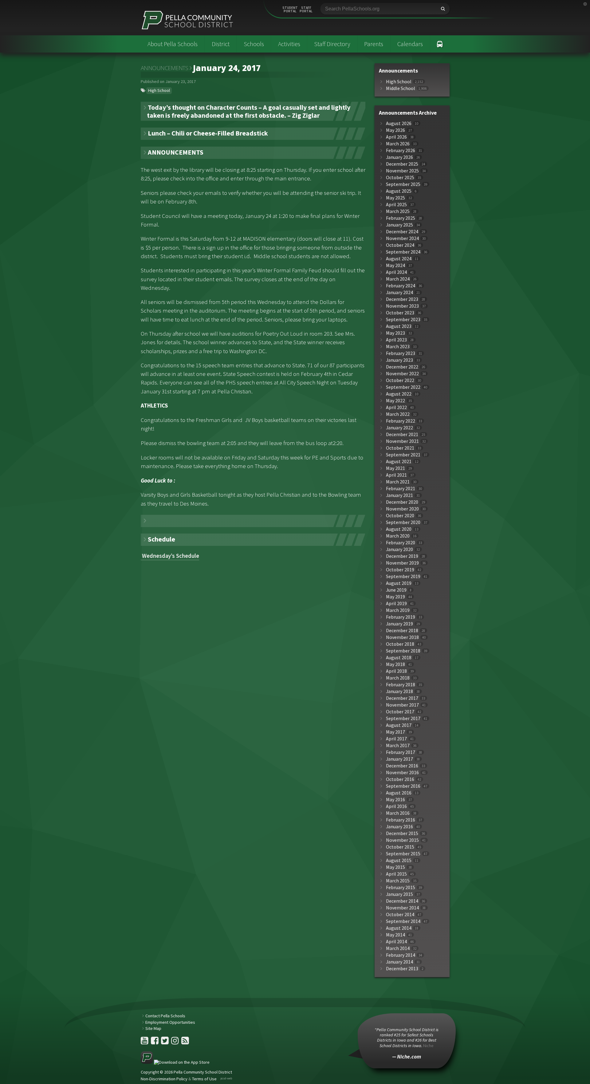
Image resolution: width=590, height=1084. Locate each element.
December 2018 (402, 630)
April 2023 (396, 340)
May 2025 (395, 198)
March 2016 (398, 813)
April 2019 (396, 603)
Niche (428, 1045)
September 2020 (403, 522)
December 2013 (402, 969)
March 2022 (398, 414)
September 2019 (403, 576)
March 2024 (398, 279)
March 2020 (398, 536)
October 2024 (400, 245)
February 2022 (400, 421)
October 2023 (400, 313)
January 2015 (399, 894)
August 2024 (398, 259)
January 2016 (399, 827)
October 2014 (400, 914)
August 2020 (398, 529)
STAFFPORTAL (306, 9)
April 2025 (396, 204)
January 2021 (399, 495)
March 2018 (398, 678)
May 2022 (395, 401)
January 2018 (399, 691)
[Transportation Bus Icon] (440, 44)
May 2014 (395, 935)
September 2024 (403, 252)
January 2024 (399, 292)
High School (159, 90)
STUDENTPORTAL (290, 9)
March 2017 (398, 745)
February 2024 (400, 286)
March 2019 (398, 610)
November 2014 (402, 908)
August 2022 (398, 394)
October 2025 (400, 177)
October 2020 (400, 515)
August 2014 (398, 928)
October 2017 (400, 712)
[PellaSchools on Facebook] (155, 1042)
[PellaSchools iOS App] (175, 1062)
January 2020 (399, 549)
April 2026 (396, 137)
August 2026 (398, 123)
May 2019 (395, 597)
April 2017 (396, 739)
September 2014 (403, 921)
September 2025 (403, 184)
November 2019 (402, 563)
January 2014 (399, 962)
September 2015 (403, 854)
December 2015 (402, 833)
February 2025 (400, 218)
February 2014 (400, 955)
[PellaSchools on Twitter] (165, 1042)
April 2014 (396, 941)
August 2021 (398, 461)
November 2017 (402, 705)
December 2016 (402, 766)
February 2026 (400, 150)
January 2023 (399, 360)
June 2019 (396, 590)
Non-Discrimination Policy (164, 1079)
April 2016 (396, 806)
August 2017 (398, 725)
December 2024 (402, 232)
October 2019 (400, 570)
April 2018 (396, 671)
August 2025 (398, 191)
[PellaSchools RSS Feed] (185, 1042)
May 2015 (395, 867)
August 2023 (398, 326)
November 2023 (402, 306)
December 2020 (402, 502)
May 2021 (395, 468)
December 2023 (402, 299)
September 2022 (403, 387)
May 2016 (395, 799)
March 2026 (398, 144)
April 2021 (396, 475)
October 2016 (400, 779)
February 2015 (400, 887)
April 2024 (396, 272)
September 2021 (403, 455)
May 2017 (395, 732)
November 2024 (402, 238)
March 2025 (398, 211)
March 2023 (398, 346)
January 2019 (399, 624)
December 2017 (402, 698)
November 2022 (402, 373)
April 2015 (396, 874)
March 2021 (398, 482)
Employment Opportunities (170, 1022)
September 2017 (403, 718)
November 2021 (402, 441)
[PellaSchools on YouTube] (145, 1042)
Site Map (153, 1028)
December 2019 (402, 556)
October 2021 (400, 448)
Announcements (164, 68)
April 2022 (396, 407)
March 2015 (398, 881)
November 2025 (402, 171)
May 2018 (395, 664)
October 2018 (400, 644)
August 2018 (398, 657)
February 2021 (400, 488)
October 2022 (400, 380)
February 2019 (400, 617)
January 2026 (399, 157)
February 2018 (400, 685)
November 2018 (402, 637)
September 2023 (403, 319)
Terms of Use (204, 1079)
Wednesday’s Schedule (170, 556)
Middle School (400, 88)
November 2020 (402, 509)
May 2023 (395, 333)
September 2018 (403, 651)
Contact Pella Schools (165, 1016)
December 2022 (402, 367)
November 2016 (402, 772)
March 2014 (398, 948)
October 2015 (400, 847)
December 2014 (402, 901)
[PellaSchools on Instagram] (175, 1042)
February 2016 (400, 820)
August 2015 (398, 860)
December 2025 (402, 164)
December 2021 (402, 434)
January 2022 (399, 428)
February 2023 (400, 353)
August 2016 (398, 793)
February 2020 (400, 543)
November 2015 (402, 840)
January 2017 (399, 759)
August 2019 (398, 583)
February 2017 (400, 752)
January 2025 (399, 225)
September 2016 (403, 786)
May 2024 (395, 265)
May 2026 (395, 130)
